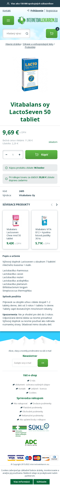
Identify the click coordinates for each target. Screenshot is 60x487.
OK (42, 363)
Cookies (32, 392)
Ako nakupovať (20, 403)
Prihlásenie (37, 10)
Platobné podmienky (32, 407)
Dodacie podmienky (42, 403)
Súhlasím (41, 481)
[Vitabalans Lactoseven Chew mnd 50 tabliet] (16, 221)
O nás (32, 380)
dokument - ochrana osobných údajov (32, 384)
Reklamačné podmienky (32, 415)
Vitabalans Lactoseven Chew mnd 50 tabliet (14, 234)
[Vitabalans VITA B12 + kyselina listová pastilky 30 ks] (44, 221)
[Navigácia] (8, 20)
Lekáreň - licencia (39, 388)
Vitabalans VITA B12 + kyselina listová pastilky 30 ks (43, 234)
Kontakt (7, 10)
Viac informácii (22, 481)
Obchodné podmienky (32, 411)
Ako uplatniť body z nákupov (33, 419)
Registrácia (51, 10)
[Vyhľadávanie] (27, 33)
